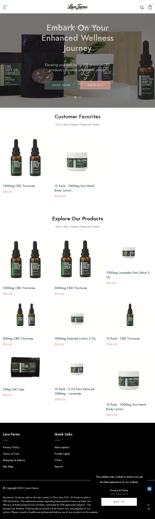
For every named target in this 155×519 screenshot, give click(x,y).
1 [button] (75, 97)
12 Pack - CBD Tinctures (123, 338)
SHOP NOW (61, 90)
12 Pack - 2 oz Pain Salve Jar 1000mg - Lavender (74, 391)
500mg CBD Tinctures (18, 338)
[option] (77, 60)
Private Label (62, 454)
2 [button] (80, 97)
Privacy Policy (11, 447)
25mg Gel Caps (13, 389)
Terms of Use (11, 454)
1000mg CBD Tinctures (19, 186)
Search (58, 466)
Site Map (8, 466)
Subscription (61, 447)
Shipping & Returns (14, 460)
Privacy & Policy (119, 490)
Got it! (119, 502)
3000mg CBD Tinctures (70, 288)
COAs (58, 460)
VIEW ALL (95, 90)
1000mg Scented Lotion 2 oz (75, 338)
